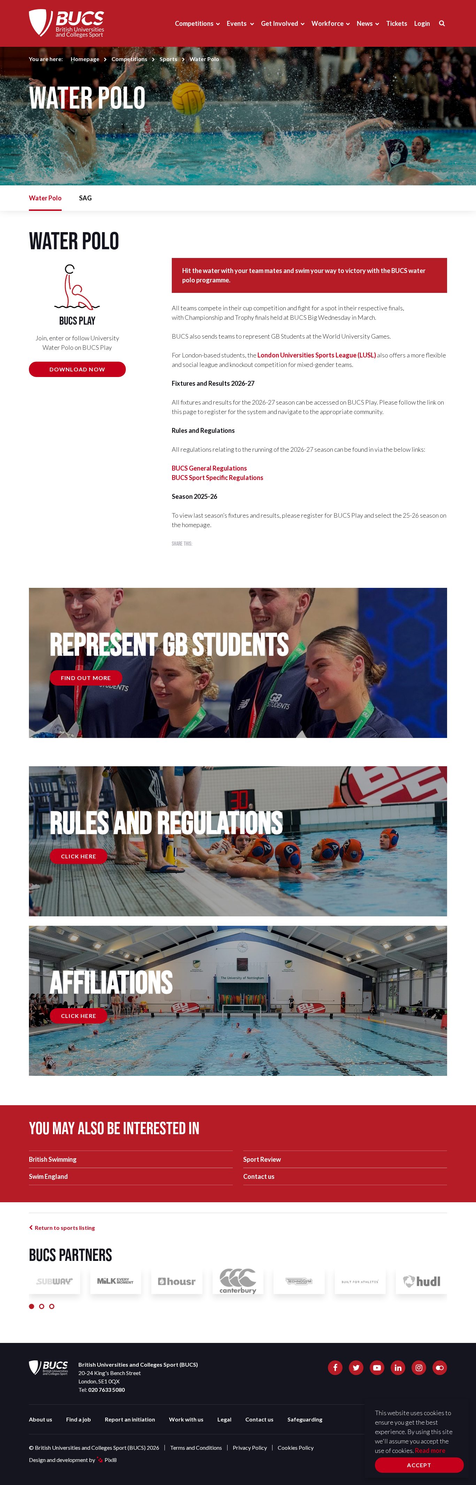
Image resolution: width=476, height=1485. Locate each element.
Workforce (328, 23)
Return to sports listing (65, 1227)
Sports (168, 59)
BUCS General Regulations (209, 468)
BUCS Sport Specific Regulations (217, 477)
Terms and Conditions (196, 1447)
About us (40, 1419)
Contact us (259, 1176)
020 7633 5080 (106, 1389)
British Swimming (53, 1159)
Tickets (396, 23)
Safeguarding (304, 1419)
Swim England (48, 1176)
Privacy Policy (250, 1447)
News (365, 23)
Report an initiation (130, 1419)
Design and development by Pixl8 (73, 1459)
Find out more (86, 677)
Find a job (78, 1419)
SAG (85, 198)
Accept (419, 1465)
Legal (224, 1419)
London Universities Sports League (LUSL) (317, 355)
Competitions (194, 23)
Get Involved (279, 23)
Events (237, 23)
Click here (78, 856)
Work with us (186, 1419)
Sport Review (262, 1159)
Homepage (85, 59)
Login (422, 23)
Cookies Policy (296, 1447)
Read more (430, 1450)
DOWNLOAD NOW (77, 369)
